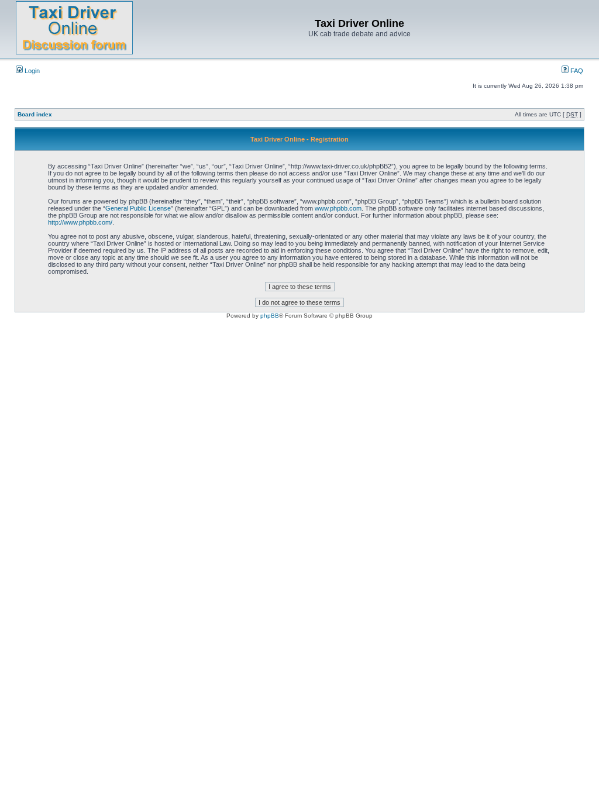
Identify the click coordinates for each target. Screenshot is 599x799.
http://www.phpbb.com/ (80, 222)
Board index (35, 114)
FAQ (576, 70)
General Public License (138, 208)
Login (31, 70)
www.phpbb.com (338, 208)
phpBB (269, 315)
